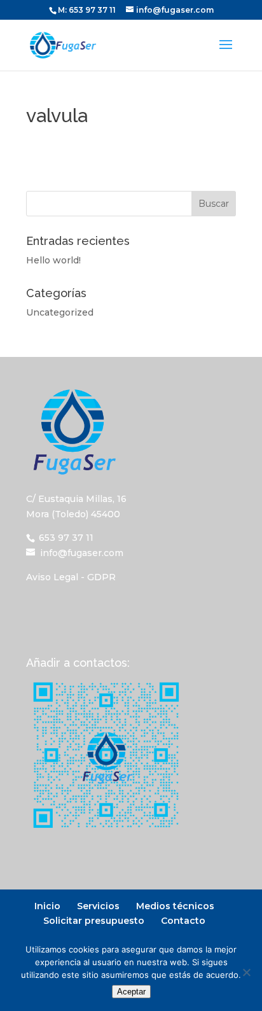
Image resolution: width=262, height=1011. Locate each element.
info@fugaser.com (81, 553)
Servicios (98, 906)
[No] (246, 972)
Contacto (183, 920)
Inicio (47, 906)
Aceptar (131, 991)
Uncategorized (59, 312)
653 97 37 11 (92, 10)
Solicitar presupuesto (93, 920)
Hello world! (53, 260)
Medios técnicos (175, 906)
